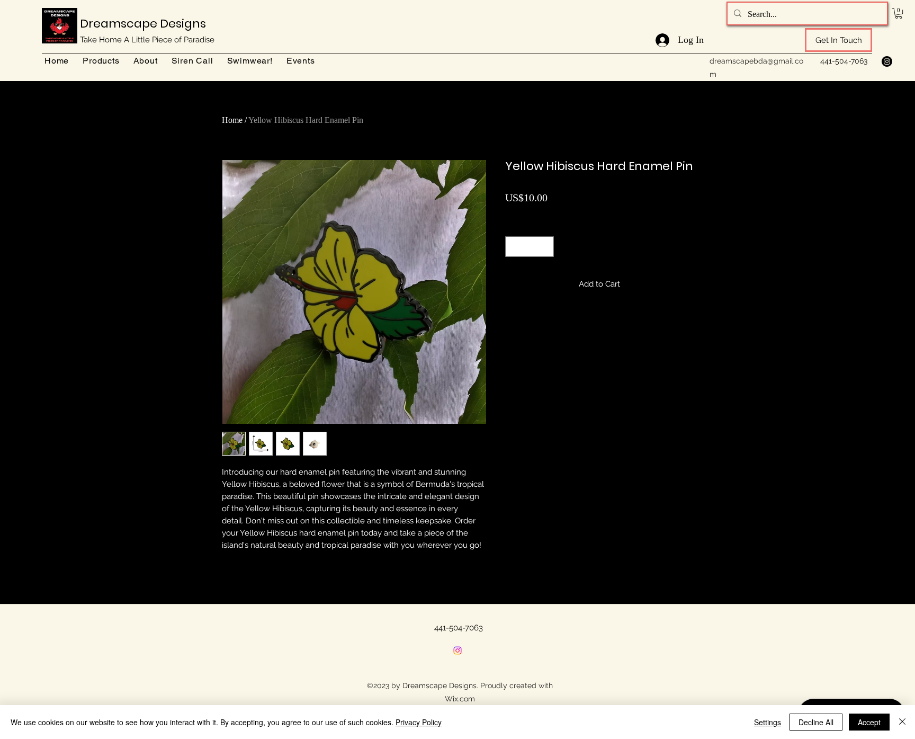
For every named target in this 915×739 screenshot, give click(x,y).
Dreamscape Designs (143, 23)
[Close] (902, 722)
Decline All (816, 722)
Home (232, 119)
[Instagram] (887, 61)
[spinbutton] (530, 246)
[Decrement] (514, 246)
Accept (869, 722)
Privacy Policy (419, 722)
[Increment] (546, 246)
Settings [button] (767, 722)
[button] (898, 13)
